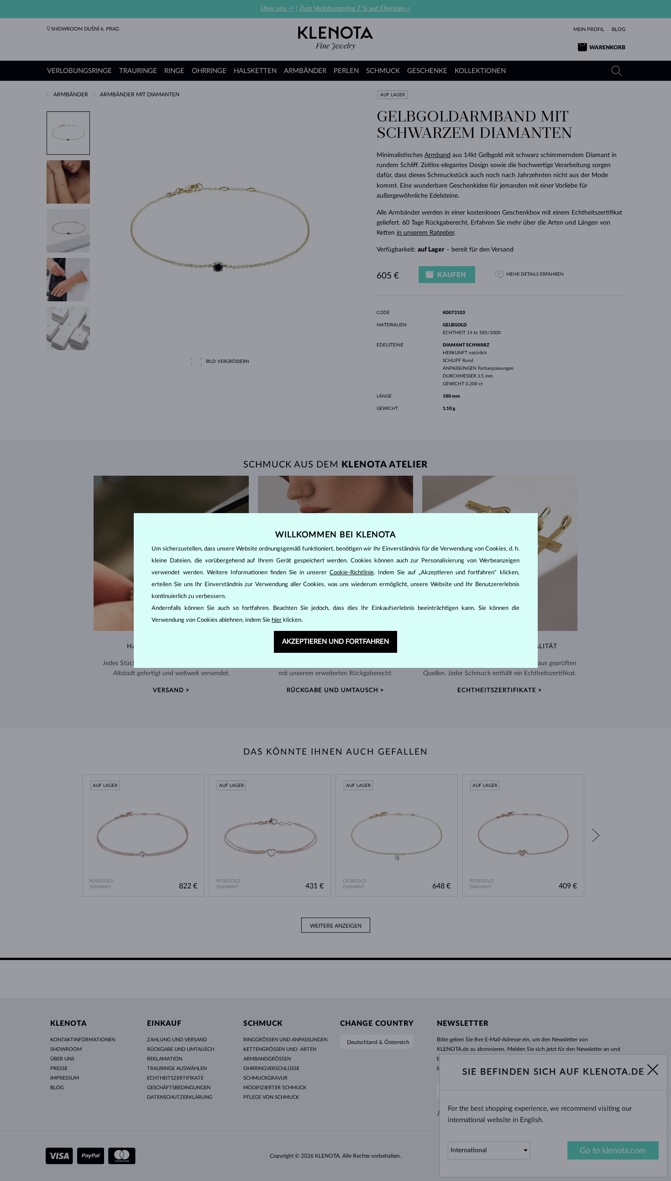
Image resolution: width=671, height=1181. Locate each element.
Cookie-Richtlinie (352, 573)
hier (277, 620)
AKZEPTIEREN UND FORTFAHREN (335, 641)
